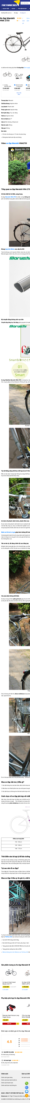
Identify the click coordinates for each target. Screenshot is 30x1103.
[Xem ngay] (27, 67)
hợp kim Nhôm (10, 249)
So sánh (28, 19)
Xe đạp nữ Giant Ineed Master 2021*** (9, 983)
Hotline (26, 1083)
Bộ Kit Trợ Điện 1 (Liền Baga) (19, 85)
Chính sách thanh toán (7, 1082)
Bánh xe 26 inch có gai (8, 532)
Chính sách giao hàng (6, 1077)
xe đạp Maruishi (12, 143)
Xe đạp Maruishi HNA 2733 (7, 85)
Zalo (26, 1087)
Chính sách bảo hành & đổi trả (9, 1080)
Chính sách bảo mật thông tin (9, 1085)
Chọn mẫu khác (19, 93)
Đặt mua (9, 1023)
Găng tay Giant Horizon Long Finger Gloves (10, 1016)
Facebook (26, 1091)
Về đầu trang (26, 1095)
